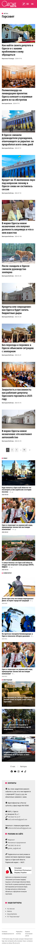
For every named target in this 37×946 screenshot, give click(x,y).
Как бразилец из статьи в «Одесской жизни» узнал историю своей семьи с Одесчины (18, 699)
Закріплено (23, 3)
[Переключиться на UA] (32, 4)
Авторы (23, 766)
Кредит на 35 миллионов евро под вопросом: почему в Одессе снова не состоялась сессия (18, 184)
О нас (12, 766)
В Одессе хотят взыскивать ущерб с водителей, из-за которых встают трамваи (17, 754)
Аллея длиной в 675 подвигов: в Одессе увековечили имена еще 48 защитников (17, 727)
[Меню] (28, 3)
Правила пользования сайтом (28, 934)
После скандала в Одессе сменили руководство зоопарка (15, 269)
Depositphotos (12, 914)
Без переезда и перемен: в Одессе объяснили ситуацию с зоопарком (18, 348)
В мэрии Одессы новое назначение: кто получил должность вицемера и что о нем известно (18, 228)
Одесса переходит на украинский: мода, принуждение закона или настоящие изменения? (17, 527)
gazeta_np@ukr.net (14, 848)
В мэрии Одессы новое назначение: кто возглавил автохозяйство (17, 434)
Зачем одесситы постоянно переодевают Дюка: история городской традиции (18, 600)
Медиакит (11, 840)
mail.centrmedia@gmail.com (17, 820)
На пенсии (11, 909)
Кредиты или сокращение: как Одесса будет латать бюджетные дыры (16, 310)
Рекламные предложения (17, 843)
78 (24, 450)
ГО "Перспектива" (13, 917)
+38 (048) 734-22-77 (14, 817)
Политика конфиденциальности (8, 932)
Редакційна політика (19, 932)
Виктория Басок (7, 103)
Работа (9, 911)
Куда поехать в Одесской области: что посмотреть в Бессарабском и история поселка (16, 490)
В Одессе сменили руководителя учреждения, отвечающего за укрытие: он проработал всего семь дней (18, 139)
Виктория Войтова (8, 148)
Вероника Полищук (8, 58)
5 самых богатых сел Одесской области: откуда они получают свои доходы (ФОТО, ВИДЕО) (18, 565)
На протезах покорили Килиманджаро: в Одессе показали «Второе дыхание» (17, 635)
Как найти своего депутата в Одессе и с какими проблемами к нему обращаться (17, 50)
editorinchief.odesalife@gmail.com (19, 828)
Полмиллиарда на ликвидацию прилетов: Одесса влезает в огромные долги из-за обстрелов (17, 95)
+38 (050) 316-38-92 (14, 846)
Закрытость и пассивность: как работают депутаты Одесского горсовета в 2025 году (17, 394)
